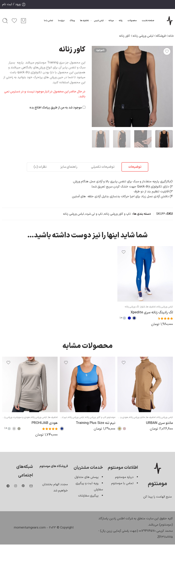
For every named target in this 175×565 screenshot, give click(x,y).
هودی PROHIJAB (45, 423)
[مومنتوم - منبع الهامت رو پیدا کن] (169, 21)
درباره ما (61, 20)
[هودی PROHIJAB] (30, 384)
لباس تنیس (99, 20)
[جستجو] (5, 21)
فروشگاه (161, 36)
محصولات (132, 20)
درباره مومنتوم (124, 477)
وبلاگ (72, 20)
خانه (171, 36)
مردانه (111, 20)
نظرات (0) (40, 167)
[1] (132, 86)
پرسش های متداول (86, 477)
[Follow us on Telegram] (8, 486)
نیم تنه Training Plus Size (95, 423)
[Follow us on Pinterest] (23, 486)
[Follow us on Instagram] (15, 486)
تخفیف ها (84, 20)
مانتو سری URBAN (159, 423)
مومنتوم (111, 417)
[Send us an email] (31, 486)
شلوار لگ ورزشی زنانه (135, 307)
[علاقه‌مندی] (166, 51)
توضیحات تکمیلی (103, 167)
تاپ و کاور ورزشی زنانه (117, 214)
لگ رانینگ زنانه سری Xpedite (152, 312)
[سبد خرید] (23, 21)
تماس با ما (48, 20)
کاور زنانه (124, 36)
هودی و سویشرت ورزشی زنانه (16, 417)
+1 (121, 318)
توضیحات (134, 167)
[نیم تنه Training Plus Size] (87, 384)
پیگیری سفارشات (88, 495)
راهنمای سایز (68, 167)
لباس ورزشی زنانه (143, 36)
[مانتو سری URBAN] (145, 384)
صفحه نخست (148, 20)
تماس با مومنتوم (122, 483)
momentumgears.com (30, 527)
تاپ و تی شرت (94, 214)
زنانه (120, 20)
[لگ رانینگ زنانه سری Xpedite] (145, 274)
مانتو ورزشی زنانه (137, 417)
